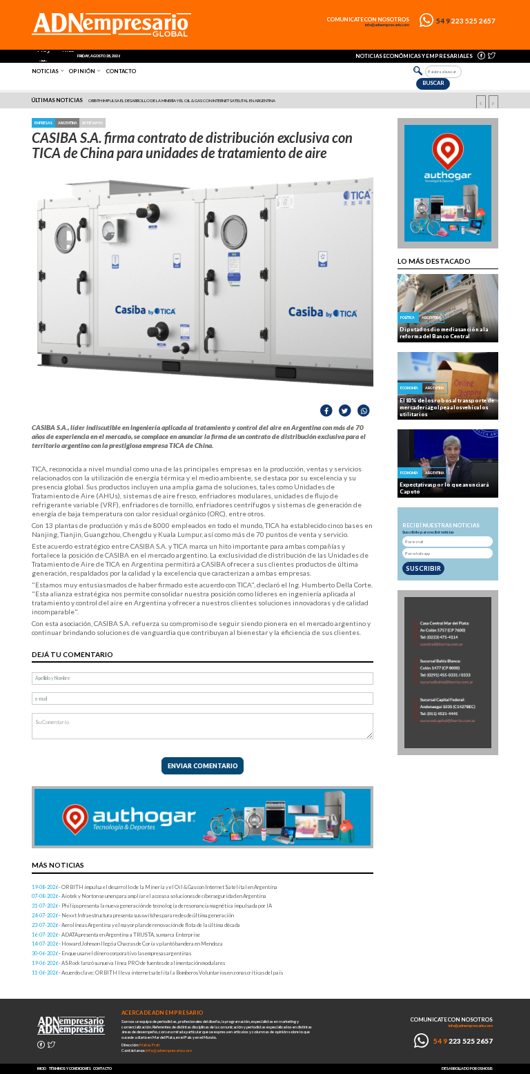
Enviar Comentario (203, 766)
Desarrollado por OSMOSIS (467, 1068)
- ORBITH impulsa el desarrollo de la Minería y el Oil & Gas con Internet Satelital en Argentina (154, 886)
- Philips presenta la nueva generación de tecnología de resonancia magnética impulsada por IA (152, 905)
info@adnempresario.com (387, 25)
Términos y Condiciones (70, 1068)
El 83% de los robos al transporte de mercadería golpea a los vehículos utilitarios (447, 407)
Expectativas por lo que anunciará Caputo (444, 488)
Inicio (41, 1068)
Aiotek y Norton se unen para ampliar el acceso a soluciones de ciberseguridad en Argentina (184, 100)
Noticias (45, 71)
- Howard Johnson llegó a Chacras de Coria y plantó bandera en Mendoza (127, 943)
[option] (265, 101)
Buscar (433, 82)
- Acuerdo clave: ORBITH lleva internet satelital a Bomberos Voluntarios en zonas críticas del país (157, 972)
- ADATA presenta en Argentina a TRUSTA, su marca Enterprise (116, 934)
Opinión (82, 71)
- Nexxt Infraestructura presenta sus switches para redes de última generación (133, 915)
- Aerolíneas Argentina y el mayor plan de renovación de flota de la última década (136, 924)
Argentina (67, 123)
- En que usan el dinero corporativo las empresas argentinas (111, 953)
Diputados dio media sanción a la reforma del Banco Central (444, 333)
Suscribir (423, 568)
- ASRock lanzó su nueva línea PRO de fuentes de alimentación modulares (128, 962)
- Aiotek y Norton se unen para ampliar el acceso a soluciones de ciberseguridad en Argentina (149, 895)
